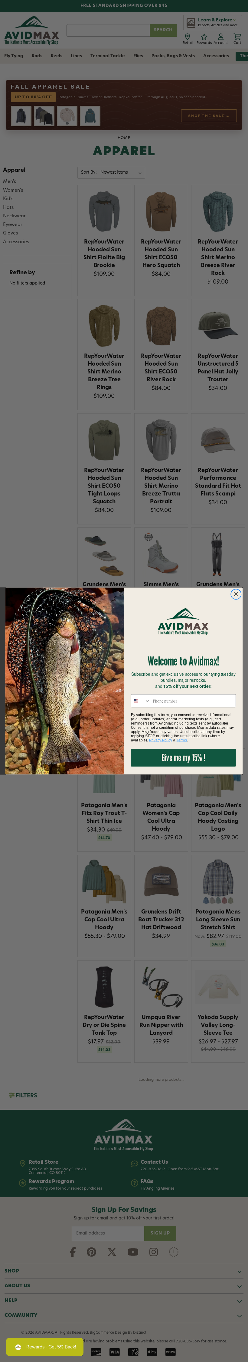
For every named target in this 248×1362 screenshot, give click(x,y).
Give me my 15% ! (183, 757)
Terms (182, 740)
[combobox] (140, 700)
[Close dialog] (236, 594)
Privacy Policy (160, 740)
